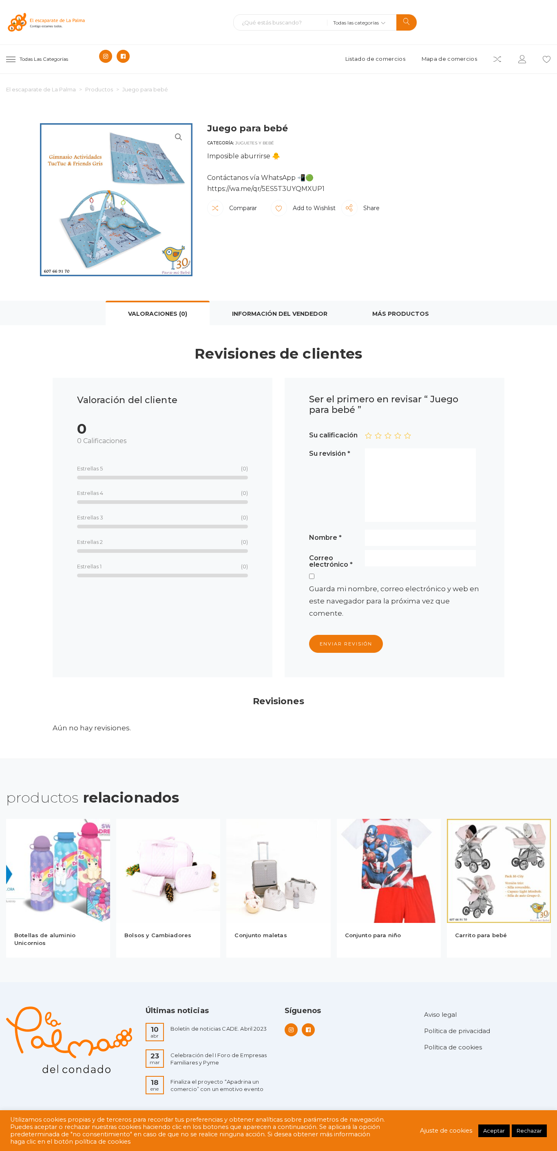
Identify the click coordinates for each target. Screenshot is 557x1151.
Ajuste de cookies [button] (446, 1130)
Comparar (242, 208)
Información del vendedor (279, 313)
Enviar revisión (346, 644)
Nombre (325, 537)
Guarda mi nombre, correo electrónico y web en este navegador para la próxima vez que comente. (394, 601)
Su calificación (333, 435)
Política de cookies (453, 1047)
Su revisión (329, 453)
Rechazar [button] (529, 1130)
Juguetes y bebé (254, 143)
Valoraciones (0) (157, 313)
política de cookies (102, 1141)
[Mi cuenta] (522, 60)
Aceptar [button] (494, 1130)
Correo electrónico (331, 561)
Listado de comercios (375, 58)
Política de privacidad (457, 1031)
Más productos (400, 313)
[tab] (158, 313)
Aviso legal (440, 1014)
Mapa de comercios (449, 58)
